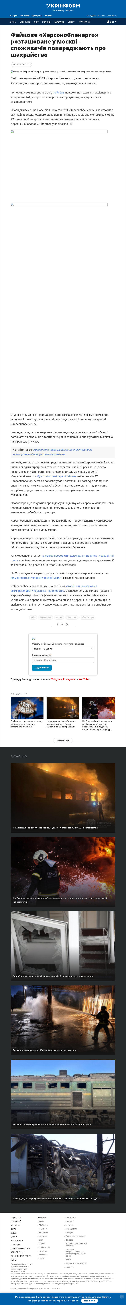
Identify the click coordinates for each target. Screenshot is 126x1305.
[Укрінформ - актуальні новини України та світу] (63, 5)
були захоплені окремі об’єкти (56, 476)
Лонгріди (15, 1244)
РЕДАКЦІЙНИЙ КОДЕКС (76, 1263)
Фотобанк (24, 15)
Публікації (16, 1221)
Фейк (33, 617)
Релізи (14, 1260)
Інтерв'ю (15, 1225)
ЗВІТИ (68, 1260)
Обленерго (71, 617)
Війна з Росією (87, 617)
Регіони (46, 21)
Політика (43, 1229)
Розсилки (70, 1267)
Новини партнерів (20, 1248)
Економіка (25, 21)
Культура (59, 21)
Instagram (69, 679)
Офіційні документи (21, 1256)
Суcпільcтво (44, 1247)
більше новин (63, 740)
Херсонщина (45, 617)
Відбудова (43, 1225)
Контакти (70, 1225)
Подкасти (16, 1218)
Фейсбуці (59, 92)
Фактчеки (43, 1236)
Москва (59, 617)
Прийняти (89, 1300)
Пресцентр (37, 15)
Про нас (69, 1221)
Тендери (69, 1240)
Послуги (14, 15)
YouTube (84, 679)
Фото (13, 1229)
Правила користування (76, 1236)
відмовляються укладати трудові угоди (36, 577)
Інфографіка (17, 1241)
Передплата (71, 1229)
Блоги (14, 1237)
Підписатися (42, 667)
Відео (13, 1233)
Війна (13, 21)
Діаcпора (43, 1255)
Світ (36, 21)
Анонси (48, 15)
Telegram (56, 679)
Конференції (17, 1252)
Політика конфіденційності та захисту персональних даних (76, 1252)
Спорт (71, 21)
